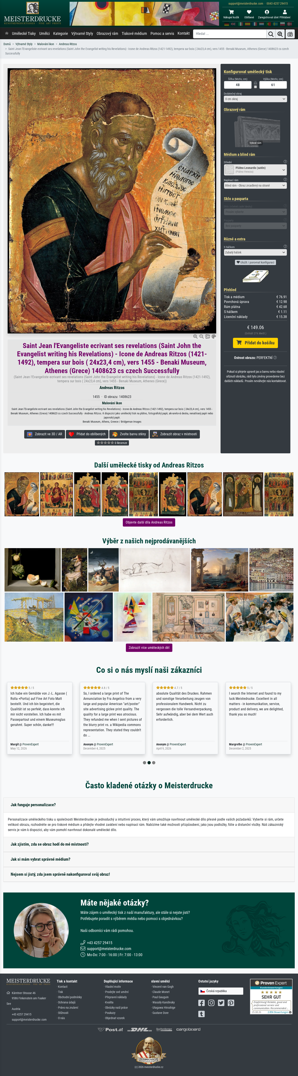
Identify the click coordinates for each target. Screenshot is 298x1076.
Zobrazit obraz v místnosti (177, 434)
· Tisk (60, 992)
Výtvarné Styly (82, 33)
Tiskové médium (134, 33)
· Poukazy (109, 1013)
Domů (7, 44)
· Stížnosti (62, 1013)
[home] (6, 33)
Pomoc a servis (162, 33)
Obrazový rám (107, 33)
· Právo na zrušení (67, 1008)
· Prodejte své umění (116, 992)
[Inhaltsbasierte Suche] (280, 33)
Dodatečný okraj (233, 93)
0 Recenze (120, 443)
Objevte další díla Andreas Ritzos (149, 522)
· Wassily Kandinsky (163, 1002)
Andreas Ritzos (68, 44)
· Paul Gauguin (160, 997)
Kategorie (60, 33)
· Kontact (62, 987)
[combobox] (255, 99)
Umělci (44, 33)
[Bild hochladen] (290, 33)
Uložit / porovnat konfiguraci (257, 262)
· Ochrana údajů (66, 1002)
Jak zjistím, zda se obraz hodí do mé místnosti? (50, 844)
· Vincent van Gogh (162, 987)
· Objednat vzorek (114, 1018)
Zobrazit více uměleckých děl (149, 648)
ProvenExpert (30, 744)
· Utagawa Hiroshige (163, 1008)
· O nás (61, 1018)
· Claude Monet (160, 992)
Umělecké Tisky (24, 33)
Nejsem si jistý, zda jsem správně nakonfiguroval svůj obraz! (60, 874)
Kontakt (184, 33)
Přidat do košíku (257, 342)
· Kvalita (108, 1002)
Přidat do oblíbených (90, 434)
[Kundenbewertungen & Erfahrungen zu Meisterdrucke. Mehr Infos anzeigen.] (271, 996)
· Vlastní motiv (112, 987)
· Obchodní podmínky (69, 997)
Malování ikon (45, 44)
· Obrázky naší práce (116, 1008)
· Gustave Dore (160, 1013)
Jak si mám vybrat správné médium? (40, 859)
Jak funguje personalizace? (33, 804)
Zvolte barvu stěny (131, 434)
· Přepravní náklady (115, 997)
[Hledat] (271, 33)
